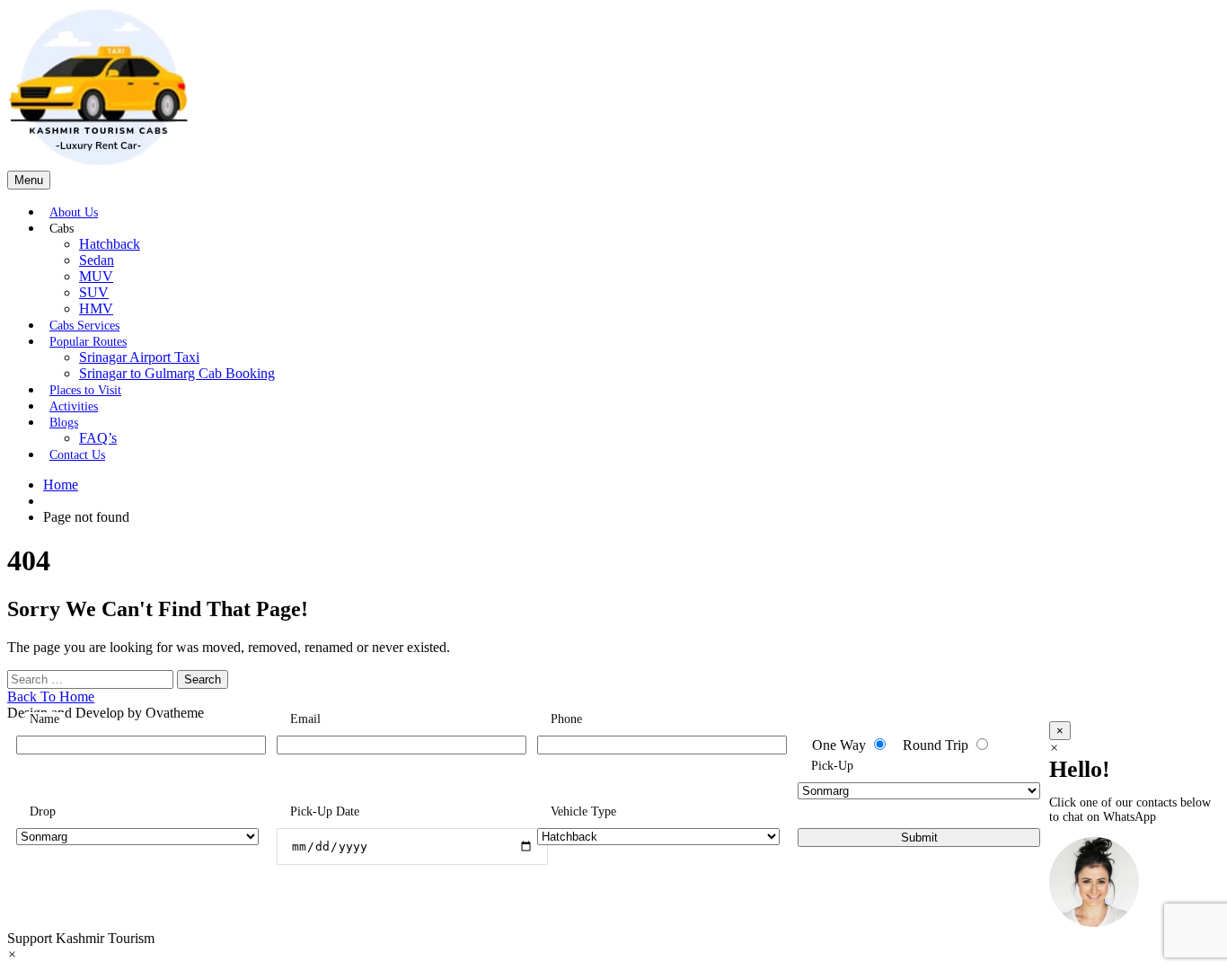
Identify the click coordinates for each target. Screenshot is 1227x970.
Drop (43, 811)
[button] (613, 892)
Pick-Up (832, 765)
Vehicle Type (583, 811)
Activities (73, 406)
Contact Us (77, 455)
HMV (96, 308)
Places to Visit (85, 390)
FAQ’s (98, 437)
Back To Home (50, 696)
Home (60, 484)
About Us (73, 212)
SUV (94, 292)
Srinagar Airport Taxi (139, 357)
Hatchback (109, 243)
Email (305, 719)
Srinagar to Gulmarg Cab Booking (177, 373)
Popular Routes (88, 341)
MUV (96, 276)
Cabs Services (84, 325)
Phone (566, 719)
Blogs (63, 422)
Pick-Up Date (324, 811)
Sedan (96, 260)
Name (44, 719)
